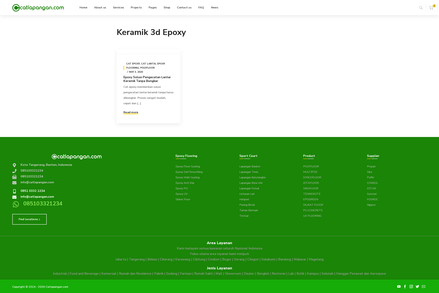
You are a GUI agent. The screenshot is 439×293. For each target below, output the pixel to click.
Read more (130, 112)
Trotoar (244, 216)
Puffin (370, 177)
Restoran (279, 273)
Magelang (316, 259)
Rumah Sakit (203, 273)
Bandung (284, 259)
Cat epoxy (133, 63)
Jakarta (120, 259)
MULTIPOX (310, 172)
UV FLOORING (312, 216)
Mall (219, 273)
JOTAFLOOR (311, 183)
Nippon (371, 205)
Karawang (182, 259)
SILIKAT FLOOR (313, 205)
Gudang (171, 273)
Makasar (300, 259)
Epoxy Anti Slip (185, 183)
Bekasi (152, 259)
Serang (239, 259)
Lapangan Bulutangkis (252, 177)
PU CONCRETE (313, 210)
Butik (300, 273)
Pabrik (158, 273)
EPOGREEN (310, 199)
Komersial (108, 273)
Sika (369, 172)
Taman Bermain (248, 210)
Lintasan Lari (246, 194)
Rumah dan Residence (135, 273)
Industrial (60, 273)
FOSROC (372, 199)
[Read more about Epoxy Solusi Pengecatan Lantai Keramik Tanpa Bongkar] (149, 52)
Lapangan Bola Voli (251, 183)
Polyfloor (147, 67)
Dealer (249, 273)
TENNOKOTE (312, 194)
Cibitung (199, 259)
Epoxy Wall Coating (188, 177)
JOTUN (371, 188)
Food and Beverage (84, 273)
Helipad (244, 199)
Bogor (226, 259)
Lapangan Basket (249, 166)
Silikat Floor (183, 199)
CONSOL (372, 183)
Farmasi (186, 273)
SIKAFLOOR (310, 188)
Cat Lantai (148, 63)
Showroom (233, 273)
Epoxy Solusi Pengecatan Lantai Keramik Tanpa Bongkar (146, 79)
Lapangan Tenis (248, 172)
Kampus (313, 273)
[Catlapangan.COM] (38, 7)
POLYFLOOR (311, 166)
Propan (371, 166)
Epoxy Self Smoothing (189, 172)
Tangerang (137, 259)
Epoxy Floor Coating (188, 166)
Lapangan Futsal (249, 188)
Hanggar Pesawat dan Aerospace (361, 273)
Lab (291, 273)
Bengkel (263, 273)
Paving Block (247, 205)
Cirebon (214, 259)
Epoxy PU (182, 188)
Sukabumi (268, 259)
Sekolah (327, 273)
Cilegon (253, 259)
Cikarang (166, 259)
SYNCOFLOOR (312, 177)
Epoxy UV (182, 194)
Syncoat (372, 194)
